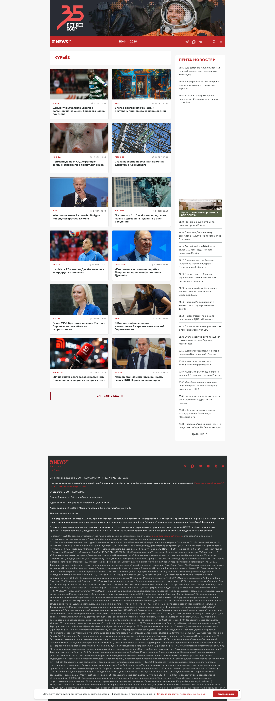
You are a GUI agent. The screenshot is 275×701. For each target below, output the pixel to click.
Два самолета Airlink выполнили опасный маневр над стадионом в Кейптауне (200, 71)
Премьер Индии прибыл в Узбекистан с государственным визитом (196, 305)
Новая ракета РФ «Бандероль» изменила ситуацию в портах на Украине (199, 85)
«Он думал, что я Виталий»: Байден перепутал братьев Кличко (76, 217)
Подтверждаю (225, 694)
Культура (119, 211)
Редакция (55, 466)
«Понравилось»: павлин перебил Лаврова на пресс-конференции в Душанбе (138, 272)
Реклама (55, 469)
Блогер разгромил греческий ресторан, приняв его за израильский (140, 109)
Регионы (119, 157)
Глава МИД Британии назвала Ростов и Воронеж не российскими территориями (79, 326)
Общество (120, 265)
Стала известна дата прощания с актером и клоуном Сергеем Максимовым (199, 340)
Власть (56, 318)
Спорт (56, 103)
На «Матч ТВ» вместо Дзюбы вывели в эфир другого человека (78, 271)
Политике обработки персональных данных (181, 694)
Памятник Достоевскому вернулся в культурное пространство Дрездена (200, 236)
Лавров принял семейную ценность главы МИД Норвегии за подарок (139, 378)
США (55, 211)
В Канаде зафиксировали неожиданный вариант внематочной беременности (140, 326)
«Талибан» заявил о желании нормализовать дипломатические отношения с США (198, 386)
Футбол (56, 265)
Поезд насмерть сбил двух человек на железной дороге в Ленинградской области (197, 264)
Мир (117, 103)
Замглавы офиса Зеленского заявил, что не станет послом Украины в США (198, 291)
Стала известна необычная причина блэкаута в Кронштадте (139, 163)
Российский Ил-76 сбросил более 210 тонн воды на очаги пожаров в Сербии (197, 250)
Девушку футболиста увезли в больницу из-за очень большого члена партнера (79, 111)
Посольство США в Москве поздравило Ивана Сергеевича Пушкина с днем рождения (141, 218)
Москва (57, 157)
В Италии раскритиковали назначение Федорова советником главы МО (198, 99)
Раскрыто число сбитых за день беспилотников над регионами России (199, 400)
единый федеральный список (166, 536)
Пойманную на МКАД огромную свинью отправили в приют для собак (78, 163)
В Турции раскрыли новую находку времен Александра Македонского (197, 413)
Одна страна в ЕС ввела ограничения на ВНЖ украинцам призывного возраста (197, 278)
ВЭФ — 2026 (128, 41)
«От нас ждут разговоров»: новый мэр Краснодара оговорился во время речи (79, 378)
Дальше (198, 434)
